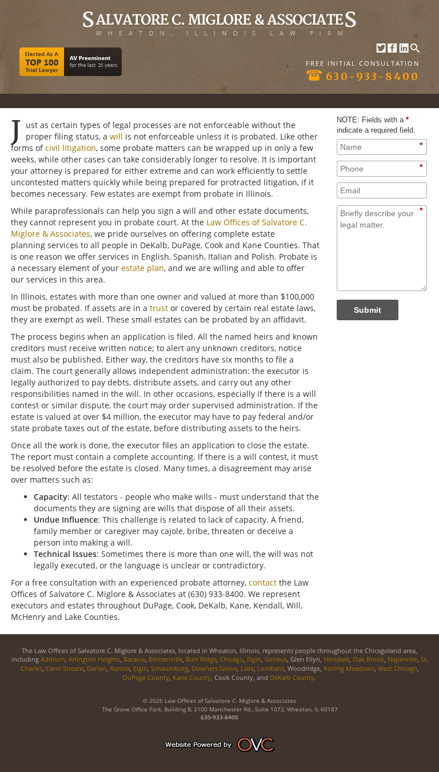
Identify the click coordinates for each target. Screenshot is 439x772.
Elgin (254, 659)
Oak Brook (368, 659)
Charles (31, 668)
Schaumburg (169, 668)
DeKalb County (292, 677)
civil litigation (70, 147)
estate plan (142, 267)
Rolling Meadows (349, 668)
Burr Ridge (201, 659)
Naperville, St (407, 659)
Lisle (247, 668)
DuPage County (146, 677)
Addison (53, 659)
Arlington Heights (94, 659)
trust (159, 308)
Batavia (134, 659)
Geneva (276, 659)
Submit (367, 310)
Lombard (270, 668)
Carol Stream (64, 668)
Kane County (191, 677)
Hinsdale (336, 659)
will (116, 136)
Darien (96, 668)
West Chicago (397, 668)
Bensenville (165, 659)
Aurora (120, 668)
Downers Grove (214, 668)
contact (263, 582)
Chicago (232, 659)
